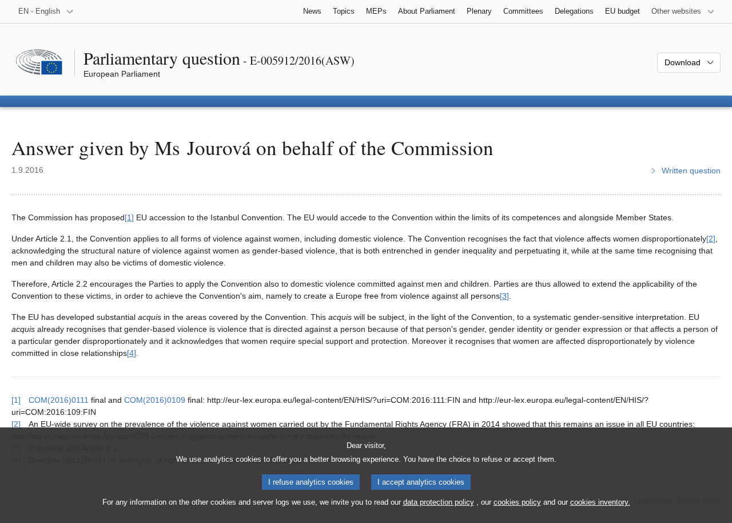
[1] (129, 217)
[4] (131, 353)
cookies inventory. (600, 502)
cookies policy (517, 502)
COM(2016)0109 (154, 400)
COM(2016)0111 (59, 400)
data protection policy (438, 502)
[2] (710, 238)
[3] (504, 295)
